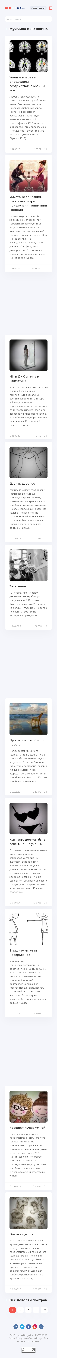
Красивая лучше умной (27, 1128)
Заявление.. (18, 586)
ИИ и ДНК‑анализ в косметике (24, 379)
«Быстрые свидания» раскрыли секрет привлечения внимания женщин (28, 203)
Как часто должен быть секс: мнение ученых (28, 842)
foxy (15, 8)
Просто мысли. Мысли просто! (27, 742)
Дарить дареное (22, 483)
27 (44, 1310)
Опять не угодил (22, 1234)
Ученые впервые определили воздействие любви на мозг (27, 84)
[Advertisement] (28, 303)
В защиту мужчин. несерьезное (24, 953)
